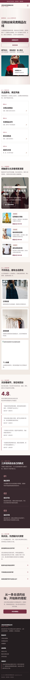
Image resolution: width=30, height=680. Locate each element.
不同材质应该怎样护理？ (15, 572)
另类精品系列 (4, 641)
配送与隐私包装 (5, 654)
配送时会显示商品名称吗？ (15, 565)
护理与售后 (4, 656)
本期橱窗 (3, 643)
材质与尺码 (4, 651)
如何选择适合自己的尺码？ (15, 548)
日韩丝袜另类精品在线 (7, 5)
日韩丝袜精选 (4, 638)
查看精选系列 (15, 40)
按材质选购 (15, 45)
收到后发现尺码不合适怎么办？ (15, 579)
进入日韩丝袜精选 (9, 204)
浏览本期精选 (15, 611)
